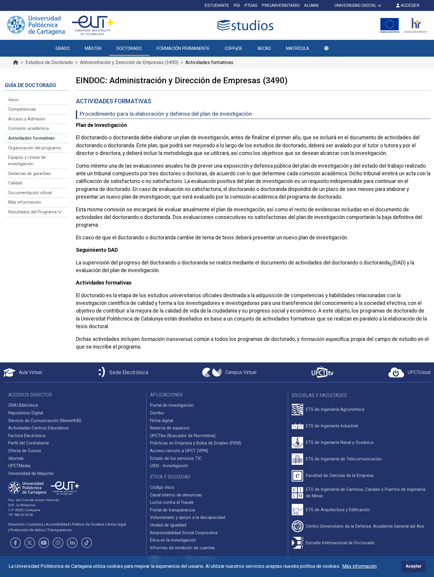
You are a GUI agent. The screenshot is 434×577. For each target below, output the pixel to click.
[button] (326, 48)
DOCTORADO (129, 48)
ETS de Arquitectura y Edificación (338, 509)
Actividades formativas (31, 138)
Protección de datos (27, 530)
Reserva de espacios (170, 428)
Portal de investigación (172, 405)
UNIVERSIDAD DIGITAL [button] (355, 5)
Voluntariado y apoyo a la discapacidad (187, 517)
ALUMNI (311, 5)
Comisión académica (28, 128)
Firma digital (161, 420)
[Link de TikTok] (86, 542)
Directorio (16, 524)
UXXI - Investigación (169, 465)
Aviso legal (116, 524)
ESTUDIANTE (217, 5)
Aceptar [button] (414, 566)
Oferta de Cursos (24, 450)
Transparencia (59, 530)
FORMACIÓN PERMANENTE (183, 48)
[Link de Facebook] (15, 542)
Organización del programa (34, 148)
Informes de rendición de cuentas (182, 547)
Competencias (22, 109)
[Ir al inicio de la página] (15, 62)
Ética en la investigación (173, 540)
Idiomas (16, 458)
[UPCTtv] (322, 372)
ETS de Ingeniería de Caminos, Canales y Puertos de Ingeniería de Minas (365, 492)
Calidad (15, 183)
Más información (24, 202)
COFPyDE (233, 48)
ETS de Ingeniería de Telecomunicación (344, 459)
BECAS (264, 48)
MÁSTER (93, 48)
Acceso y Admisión (26, 119)
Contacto (35, 524)
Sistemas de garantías (29, 173)
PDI (237, 5)
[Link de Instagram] (58, 542)
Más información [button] (359, 566)
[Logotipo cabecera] (246, 25)
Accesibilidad (57, 524)
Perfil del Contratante (28, 443)
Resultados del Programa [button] (33, 212)
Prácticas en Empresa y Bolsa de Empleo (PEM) (195, 443)
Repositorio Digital (25, 413)
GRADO (63, 48)
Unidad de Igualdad (168, 525)
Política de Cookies (88, 524)
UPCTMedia (19, 465)
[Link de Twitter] (29, 542)
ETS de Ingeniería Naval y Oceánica (339, 442)
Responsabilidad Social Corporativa (184, 532)
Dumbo (157, 413)
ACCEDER (409, 5)
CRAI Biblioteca (23, 405)
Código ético (162, 487)
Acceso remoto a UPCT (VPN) (179, 450)
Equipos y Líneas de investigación (27, 160)
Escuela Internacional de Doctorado (340, 542)
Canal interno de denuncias (176, 495)
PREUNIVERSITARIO (281, 5)
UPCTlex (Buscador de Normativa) (183, 435)
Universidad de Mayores (31, 473)
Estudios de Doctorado (49, 62)
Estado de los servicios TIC (176, 458)
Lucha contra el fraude (172, 502)
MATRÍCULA (297, 48)
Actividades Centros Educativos (38, 428)
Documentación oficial (30, 192)
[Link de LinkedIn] (72, 542)
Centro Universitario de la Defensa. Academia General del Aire (365, 526)
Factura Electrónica (26, 435)
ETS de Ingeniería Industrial (332, 426)
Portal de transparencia (172, 510)
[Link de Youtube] (44, 542)
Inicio (13, 99)
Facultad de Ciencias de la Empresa (339, 475)
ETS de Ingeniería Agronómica (335, 409)
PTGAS (250, 5)
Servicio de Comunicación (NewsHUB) (44, 420)
